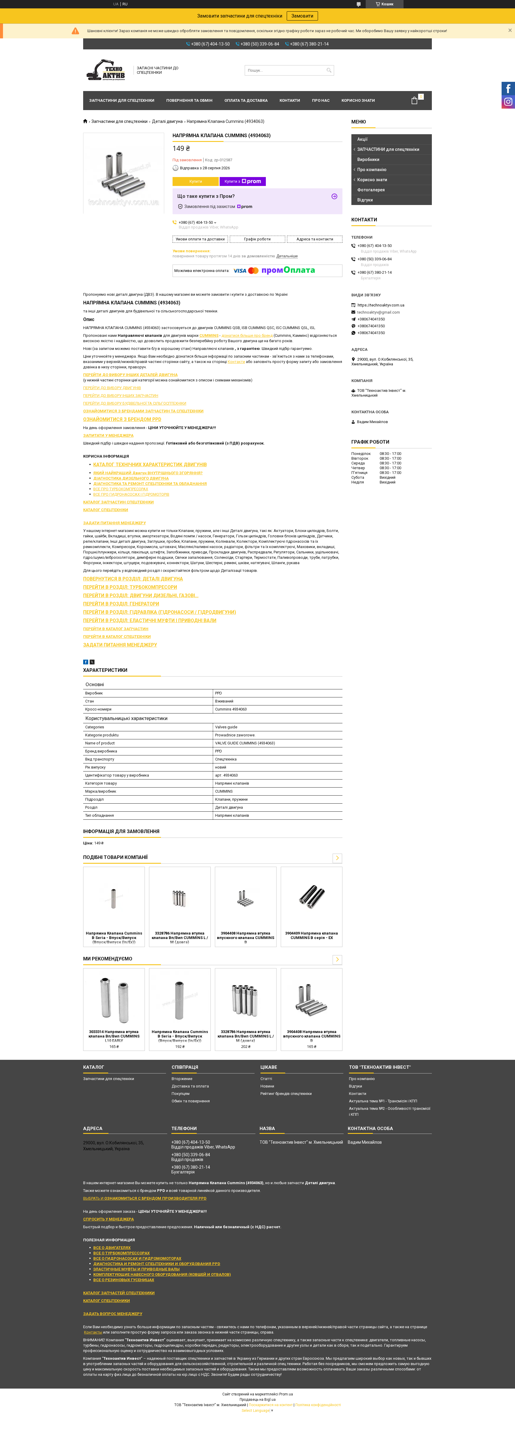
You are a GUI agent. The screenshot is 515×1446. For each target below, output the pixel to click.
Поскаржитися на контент (271, 1405)
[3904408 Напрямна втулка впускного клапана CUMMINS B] (246, 898)
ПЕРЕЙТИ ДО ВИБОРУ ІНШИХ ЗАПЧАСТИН (120, 395)
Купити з (232, 181)
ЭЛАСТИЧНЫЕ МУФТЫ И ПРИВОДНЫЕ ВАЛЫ (136, 1269)
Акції (362, 139)
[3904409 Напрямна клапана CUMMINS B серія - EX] (312, 898)
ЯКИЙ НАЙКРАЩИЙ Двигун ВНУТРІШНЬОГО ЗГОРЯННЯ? (148, 473)
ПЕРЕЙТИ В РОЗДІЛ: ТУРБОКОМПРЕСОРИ (130, 587)
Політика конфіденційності (318, 1405)
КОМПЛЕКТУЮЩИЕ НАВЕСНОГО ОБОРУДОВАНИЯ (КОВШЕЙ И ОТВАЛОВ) (162, 1274)
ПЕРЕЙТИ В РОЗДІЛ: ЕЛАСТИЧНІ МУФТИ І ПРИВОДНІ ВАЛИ (149, 620)
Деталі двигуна (167, 121)
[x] (92, 663)
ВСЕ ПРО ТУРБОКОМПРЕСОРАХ (120, 489)
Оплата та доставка (246, 100)
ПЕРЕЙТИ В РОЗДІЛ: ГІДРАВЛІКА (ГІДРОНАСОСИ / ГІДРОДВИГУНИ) (159, 612)
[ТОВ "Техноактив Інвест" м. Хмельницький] (106, 70)
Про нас (321, 100)
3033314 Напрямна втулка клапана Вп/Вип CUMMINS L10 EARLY (114, 1036)
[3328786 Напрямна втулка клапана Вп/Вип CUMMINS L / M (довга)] (180, 898)
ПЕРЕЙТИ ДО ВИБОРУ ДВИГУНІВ (112, 388)
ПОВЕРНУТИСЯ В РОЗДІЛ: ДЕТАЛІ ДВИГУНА (133, 579)
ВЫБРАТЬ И (145, 1198)
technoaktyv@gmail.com (378, 312)
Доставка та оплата (190, 1086)
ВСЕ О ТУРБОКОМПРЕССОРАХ (121, 1253)
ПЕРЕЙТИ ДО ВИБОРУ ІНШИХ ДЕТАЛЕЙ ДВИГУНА (130, 375)
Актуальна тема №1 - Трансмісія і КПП (383, 1101)
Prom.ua (286, 1394)
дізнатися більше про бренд (247, 335)
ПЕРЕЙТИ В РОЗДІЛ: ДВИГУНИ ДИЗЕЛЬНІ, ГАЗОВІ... (140, 595)
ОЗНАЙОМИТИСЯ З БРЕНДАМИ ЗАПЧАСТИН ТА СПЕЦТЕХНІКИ (143, 411)
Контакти (290, 100)
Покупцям (181, 1093)
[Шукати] (329, 70)
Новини (267, 1086)
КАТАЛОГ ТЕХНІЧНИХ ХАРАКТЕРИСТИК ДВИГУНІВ (150, 464)
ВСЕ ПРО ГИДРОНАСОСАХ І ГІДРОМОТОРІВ (131, 494)
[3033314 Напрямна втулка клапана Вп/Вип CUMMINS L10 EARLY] (114, 999)
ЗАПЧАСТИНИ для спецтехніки (388, 149)
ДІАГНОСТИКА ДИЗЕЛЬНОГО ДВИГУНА (131, 478)
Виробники (368, 159)
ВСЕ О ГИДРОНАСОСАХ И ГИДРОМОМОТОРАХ (137, 1258)
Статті (266, 1078)
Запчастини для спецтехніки (121, 100)
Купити (196, 181)
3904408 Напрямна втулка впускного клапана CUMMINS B (245, 937)
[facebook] (85, 663)
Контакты (93, 1332)
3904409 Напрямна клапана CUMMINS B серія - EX (311, 935)
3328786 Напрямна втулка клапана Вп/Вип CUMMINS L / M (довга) (180, 937)
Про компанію (372, 169)
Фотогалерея (371, 189)
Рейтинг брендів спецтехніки (286, 1093)
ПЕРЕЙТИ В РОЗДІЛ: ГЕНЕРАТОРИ (121, 604)
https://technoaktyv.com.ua (381, 305)
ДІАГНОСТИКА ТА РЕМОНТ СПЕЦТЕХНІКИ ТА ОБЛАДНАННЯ (150, 483)
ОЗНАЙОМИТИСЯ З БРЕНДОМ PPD (122, 419)
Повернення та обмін (189, 100)
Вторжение (182, 1078)
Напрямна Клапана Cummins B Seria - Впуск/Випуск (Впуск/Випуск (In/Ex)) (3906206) (114, 938)
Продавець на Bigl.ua (258, 1400)
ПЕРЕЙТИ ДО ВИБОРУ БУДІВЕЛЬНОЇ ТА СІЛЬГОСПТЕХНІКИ (134, 403)
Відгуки (365, 200)
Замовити (302, 16)
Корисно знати (358, 100)
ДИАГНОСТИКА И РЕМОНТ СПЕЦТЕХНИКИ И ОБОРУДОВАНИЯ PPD (156, 1264)
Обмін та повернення (191, 1101)
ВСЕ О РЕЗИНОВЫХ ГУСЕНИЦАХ (123, 1280)
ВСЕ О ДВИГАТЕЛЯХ (112, 1247)
